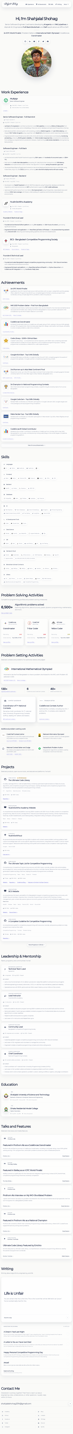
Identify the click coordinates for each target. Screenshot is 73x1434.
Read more (5, 901)
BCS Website (6, 249)
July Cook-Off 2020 (12, 741)
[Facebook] (39, 41)
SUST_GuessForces (7, 378)
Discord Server (15, 249)
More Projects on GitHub (36, 945)
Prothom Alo (7, 1156)
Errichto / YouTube (8, 1256)
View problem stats (6, 613)
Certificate (5, 363)
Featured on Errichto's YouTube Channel (38, 882)
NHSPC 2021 (18, 754)
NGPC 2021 (10, 754)
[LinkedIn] (30, 41)
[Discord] (48, 41)
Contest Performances (8, 392)
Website (5, 826)
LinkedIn (5, 110)
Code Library (6, 348)
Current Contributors (8, 439)
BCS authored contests (9, 719)
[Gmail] (34, 41)
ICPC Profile (6, 299)
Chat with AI (6, 854)
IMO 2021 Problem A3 (10, 680)
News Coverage (17, 315)
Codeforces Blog (21, 882)
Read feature (66, 1156)
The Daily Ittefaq (7, 1181)
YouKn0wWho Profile (8, 331)
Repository (6, 799)
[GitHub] (25, 41)
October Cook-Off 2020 (25, 741)
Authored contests (44, 719)
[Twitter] (43, 41)
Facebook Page (18, 211)
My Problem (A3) (7, 315)
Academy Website (7, 211)
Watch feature (66, 1256)
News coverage (21, 680)
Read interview (65, 1206)
